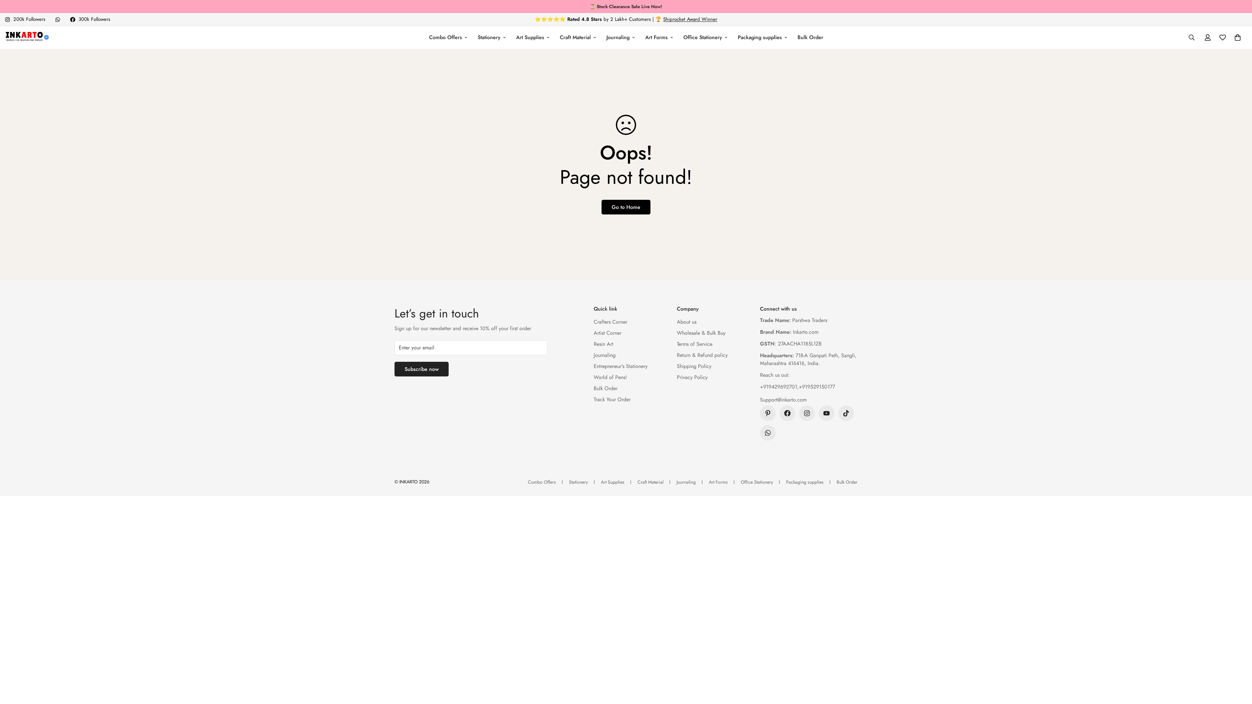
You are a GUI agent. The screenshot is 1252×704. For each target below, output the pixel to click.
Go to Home (626, 207)
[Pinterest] (768, 413)
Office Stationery (702, 37)
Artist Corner (607, 333)
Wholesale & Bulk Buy (701, 333)
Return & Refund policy (702, 355)
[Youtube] (826, 413)
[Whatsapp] (57, 19)
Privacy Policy (692, 377)
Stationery (489, 37)
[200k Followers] (807, 413)
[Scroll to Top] (1239, 668)
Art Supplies (530, 37)
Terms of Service (694, 344)
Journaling (618, 37)
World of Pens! (610, 377)
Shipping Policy (694, 366)
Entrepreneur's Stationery (621, 366)
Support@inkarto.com (783, 399)
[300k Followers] (787, 413)
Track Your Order (612, 399)
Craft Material (575, 37)
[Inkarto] (27, 37)
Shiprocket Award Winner (690, 19)
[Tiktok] (846, 413)
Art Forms (656, 37)
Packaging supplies (760, 37)
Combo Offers (445, 37)
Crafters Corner (610, 322)
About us (686, 322)
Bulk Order (810, 37)
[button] (1237, 37)
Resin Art (603, 344)
